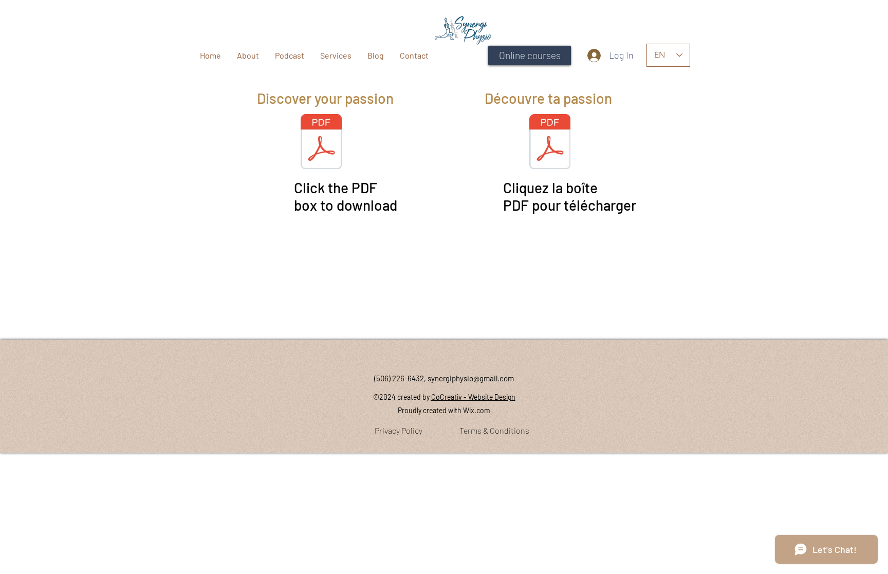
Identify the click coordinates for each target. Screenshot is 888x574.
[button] (335, 55)
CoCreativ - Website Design (473, 397)
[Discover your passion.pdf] (321, 143)
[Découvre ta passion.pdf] (550, 143)
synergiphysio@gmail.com (471, 378)
